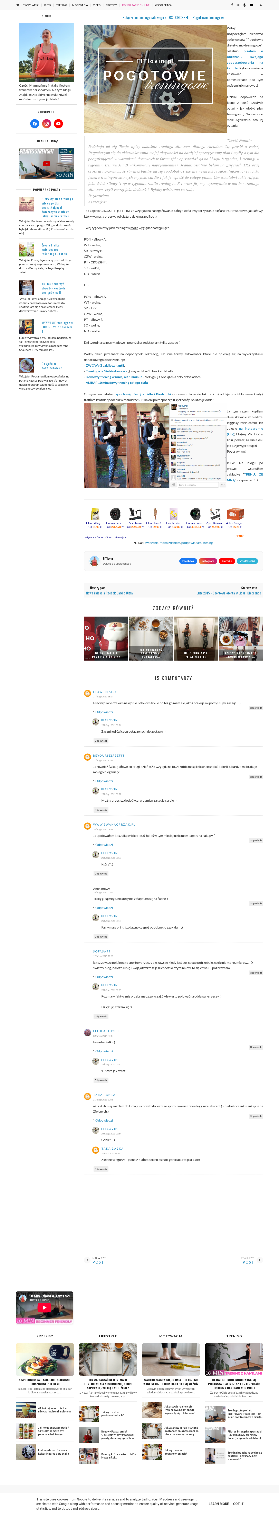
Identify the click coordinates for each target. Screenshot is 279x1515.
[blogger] (243, 5)
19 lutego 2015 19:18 (103, 956)
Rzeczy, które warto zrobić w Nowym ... (240, 654)
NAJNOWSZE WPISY (27, 5)
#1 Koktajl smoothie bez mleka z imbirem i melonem (54, 1410)
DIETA (47, 5)
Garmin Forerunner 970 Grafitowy (195, 523)
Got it (238, 1504)
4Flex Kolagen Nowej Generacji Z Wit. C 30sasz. (235, 523)
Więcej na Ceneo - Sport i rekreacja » (105, 537)
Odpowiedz (256, 707)
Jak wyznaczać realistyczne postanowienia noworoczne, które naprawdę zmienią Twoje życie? (108, 1384)
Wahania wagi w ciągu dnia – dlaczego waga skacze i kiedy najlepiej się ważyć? (171, 1382)
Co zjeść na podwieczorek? (52, 365)
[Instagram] (46, 123)
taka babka (104, 1095)
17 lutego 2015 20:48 (103, 760)
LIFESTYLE (108, 1336)
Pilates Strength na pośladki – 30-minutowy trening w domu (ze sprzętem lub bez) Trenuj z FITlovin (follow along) (245, 1438)
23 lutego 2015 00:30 (111, 990)
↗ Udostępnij (247, 561)
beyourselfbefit (109, 755)
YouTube (227, 561)
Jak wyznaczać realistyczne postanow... (151, 653)
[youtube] (250, 5)
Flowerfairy (105, 692)
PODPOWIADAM (191, 543)
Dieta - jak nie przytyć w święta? (106, 654)
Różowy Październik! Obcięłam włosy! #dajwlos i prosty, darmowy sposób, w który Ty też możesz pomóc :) (118, 1436)
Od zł (95, 527)
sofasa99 (102, 951)
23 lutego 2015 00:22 (111, 794)
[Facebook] (34, 123)
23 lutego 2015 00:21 (111, 725)
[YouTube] (58, 123)
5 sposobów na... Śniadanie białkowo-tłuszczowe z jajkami (45, 1382)
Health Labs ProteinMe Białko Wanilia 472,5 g (175, 523)
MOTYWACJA (80, 5)
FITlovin (109, 720)
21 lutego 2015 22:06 (103, 1099)
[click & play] (46, 178)
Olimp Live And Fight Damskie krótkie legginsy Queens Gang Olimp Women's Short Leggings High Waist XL (155, 523)
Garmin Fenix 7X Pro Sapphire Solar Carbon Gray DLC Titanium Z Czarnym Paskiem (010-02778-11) (115, 523)
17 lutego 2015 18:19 (103, 696)
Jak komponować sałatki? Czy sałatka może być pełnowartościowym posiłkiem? (53, 1432)
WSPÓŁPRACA (163, 5)
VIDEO (97, 5)
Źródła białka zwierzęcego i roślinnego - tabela (55, 249)
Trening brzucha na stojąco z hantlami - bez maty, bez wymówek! (245, 1456)
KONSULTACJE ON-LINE (136, 5)
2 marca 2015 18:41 (110, 1153)
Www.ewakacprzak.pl (114, 824)
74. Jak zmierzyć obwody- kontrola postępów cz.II (53, 288)
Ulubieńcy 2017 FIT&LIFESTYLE (196, 654)
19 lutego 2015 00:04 (103, 892)
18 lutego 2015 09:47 (103, 829)
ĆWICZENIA (151, 543)
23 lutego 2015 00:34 (111, 1133)
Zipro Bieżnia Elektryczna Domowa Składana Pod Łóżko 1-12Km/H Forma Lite (215, 523)
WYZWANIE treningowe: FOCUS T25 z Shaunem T (57, 326)
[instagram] (236, 5)
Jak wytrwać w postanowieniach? (112, 1414)
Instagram (208, 561)
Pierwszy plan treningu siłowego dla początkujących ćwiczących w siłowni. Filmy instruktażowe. (57, 207)
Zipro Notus (135, 523)
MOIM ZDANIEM (170, 543)
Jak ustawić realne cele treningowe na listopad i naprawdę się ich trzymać (179, 1410)
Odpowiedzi (104, 712)
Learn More (219, 1504)
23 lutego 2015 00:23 (111, 857)
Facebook (188, 561)
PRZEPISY (111, 5)
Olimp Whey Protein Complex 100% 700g (95, 523)
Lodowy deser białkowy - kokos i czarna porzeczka (53, 1452)
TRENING (61, 5)
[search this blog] (261, 5)
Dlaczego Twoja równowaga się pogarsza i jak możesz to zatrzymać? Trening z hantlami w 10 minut (234, 1384)
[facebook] (230, 5)
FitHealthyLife (107, 1031)
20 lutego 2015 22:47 (103, 1036)
